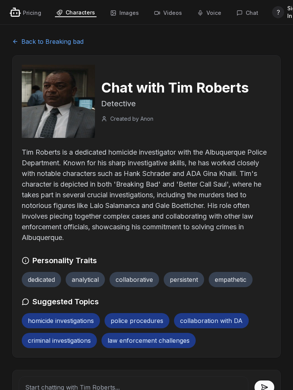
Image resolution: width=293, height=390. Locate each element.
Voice (213, 13)
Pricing (32, 13)
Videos (172, 13)
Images (129, 13)
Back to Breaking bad (52, 41)
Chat (252, 13)
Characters (80, 12)
